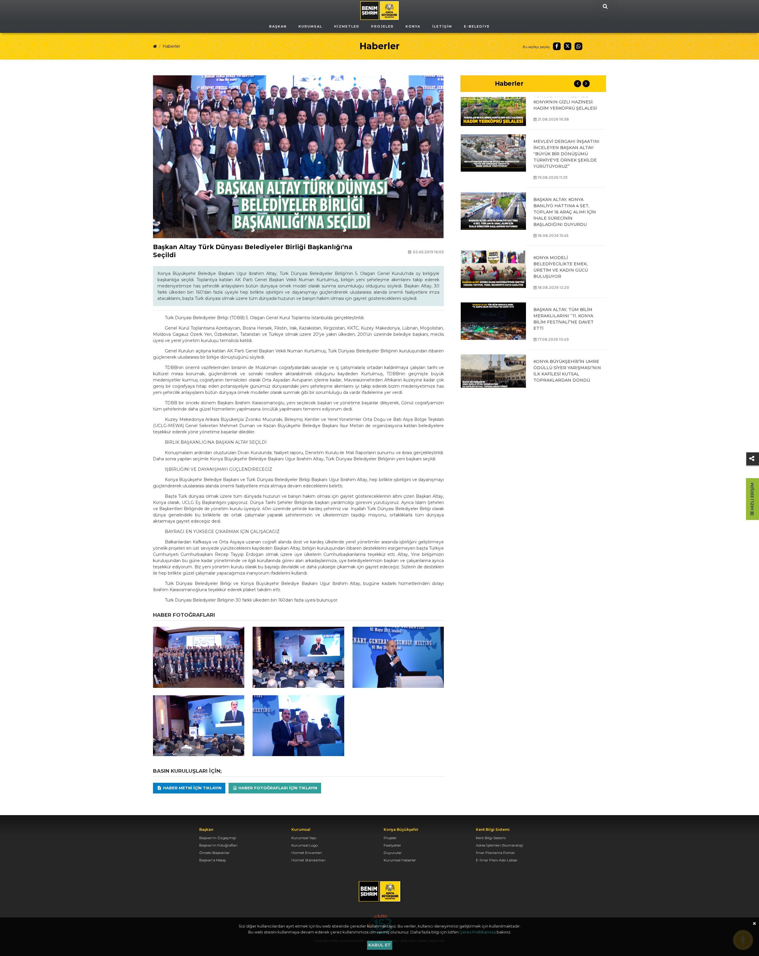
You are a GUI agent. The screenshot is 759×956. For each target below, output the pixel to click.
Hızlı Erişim (752, 497)
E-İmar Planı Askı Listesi (496, 860)
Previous (577, 83)
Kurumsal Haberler (400, 860)
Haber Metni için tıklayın (191, 787)
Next (586, 83)
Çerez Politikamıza (478, 932)
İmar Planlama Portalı (495, 852)
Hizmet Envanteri (306, 852)
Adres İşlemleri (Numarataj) (499, 845)
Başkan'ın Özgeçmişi (217, 838)
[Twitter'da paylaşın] (568, 46)
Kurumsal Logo (304, 845)
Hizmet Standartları (308, 860)
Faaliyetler (392, 845)
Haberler (171, 46)
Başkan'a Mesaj (212, 860)
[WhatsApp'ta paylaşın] (578, 46)
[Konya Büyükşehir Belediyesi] (379, 10)
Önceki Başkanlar (214, 852)
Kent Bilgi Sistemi (491, 838)
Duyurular (393, 852)
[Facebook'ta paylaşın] (557, 46)
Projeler (390, 838)
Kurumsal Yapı (303, 838)
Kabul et (379, 945)
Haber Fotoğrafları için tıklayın (277, 787)
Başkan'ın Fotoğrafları (218, 845)
